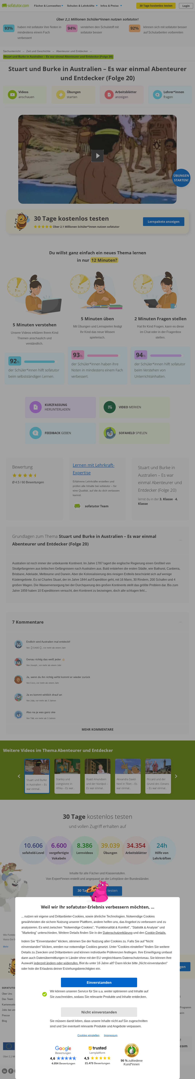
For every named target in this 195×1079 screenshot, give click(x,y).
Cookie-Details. (155, 932)
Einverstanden (99, 982)
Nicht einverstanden (99, 1012)
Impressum (110, 1035)
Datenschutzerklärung (118, 932)
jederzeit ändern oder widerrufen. (56, 963)
